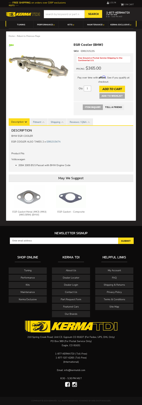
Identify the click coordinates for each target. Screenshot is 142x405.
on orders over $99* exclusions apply (37, 4)
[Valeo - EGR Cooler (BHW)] (11, 46)
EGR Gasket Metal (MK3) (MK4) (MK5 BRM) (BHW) (29, 213)
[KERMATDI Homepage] (23, 14)
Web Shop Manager (100, 401)
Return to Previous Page (28, 36)
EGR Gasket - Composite (71, 211)
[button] (73, 14)
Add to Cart (112, 89)
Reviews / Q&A (78, 122)
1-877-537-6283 (65, 357)
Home (12, 36)
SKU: (77, 51)
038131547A (53, 141)
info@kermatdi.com (74, 370)
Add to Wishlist (112, 96)
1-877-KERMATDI (64, 353)
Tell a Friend (113, 107)
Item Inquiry (93, 107)
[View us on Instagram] (74, 384)
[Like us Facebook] (67, 384)
